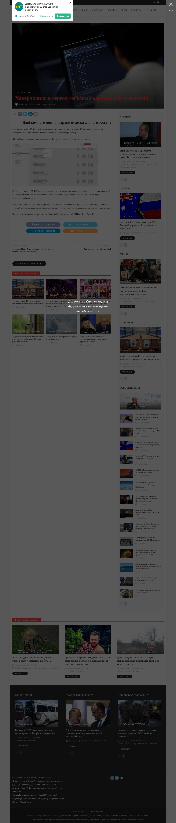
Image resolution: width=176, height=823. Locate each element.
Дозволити (63, 15)
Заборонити (46, 15)
